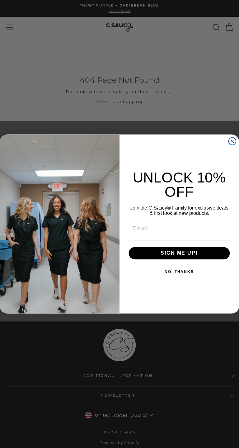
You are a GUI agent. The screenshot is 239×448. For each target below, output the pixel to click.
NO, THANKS (179, 272)
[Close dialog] (232, 141)
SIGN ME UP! (179, 253)
